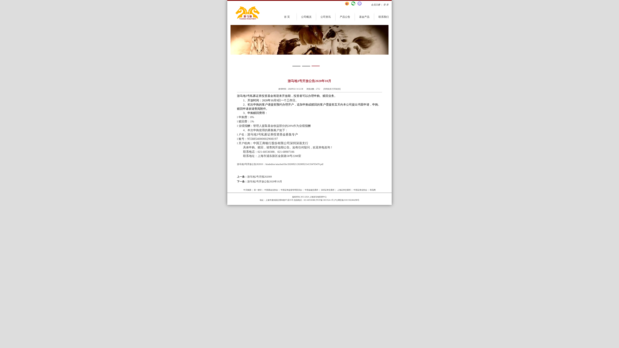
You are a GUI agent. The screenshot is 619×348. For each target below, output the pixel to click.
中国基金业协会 (271, 190)
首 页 (287, 16)
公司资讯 (325, 16)
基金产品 (364, 16)
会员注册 (375, 5)
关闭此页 (328, 89)
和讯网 (373, 190)
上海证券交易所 (344, 190)
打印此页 (336, 89)
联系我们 (383, 16)
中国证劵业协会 (360, 190)
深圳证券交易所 (327, 190)
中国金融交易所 (311, 190)
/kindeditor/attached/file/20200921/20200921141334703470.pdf (294, 164)
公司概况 (306, 16)
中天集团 (247, 190)
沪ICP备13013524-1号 (324, 200)
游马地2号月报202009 (259, 176)
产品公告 (345, 16)
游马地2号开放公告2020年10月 (264, 181)
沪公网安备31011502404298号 (346, 200)
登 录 (385, 5)
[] (330, 89)
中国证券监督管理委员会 (291, 190)
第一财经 (258, 190)
